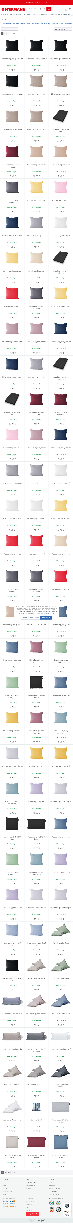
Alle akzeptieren (46, 617)
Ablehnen (25, 617)
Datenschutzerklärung (47, 613)
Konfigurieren (34, 617)
